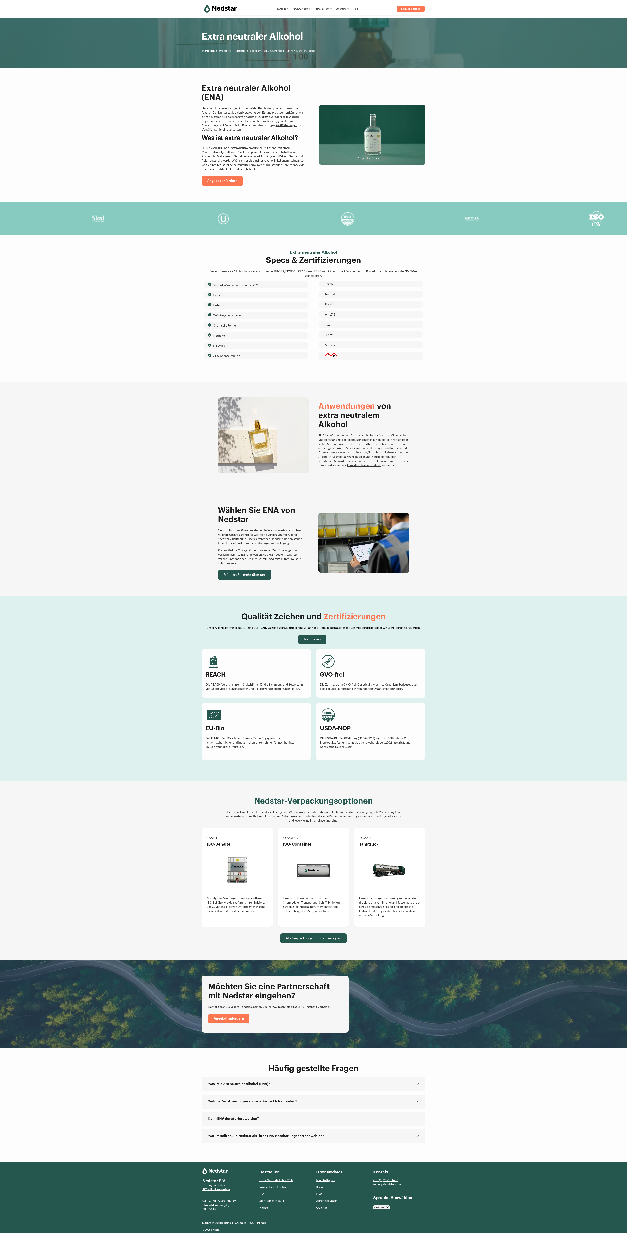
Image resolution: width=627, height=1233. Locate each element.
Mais (262, 156)
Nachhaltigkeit (301, 8)
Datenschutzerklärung (216, 1222)
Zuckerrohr (209, 156)
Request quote (410, 9)
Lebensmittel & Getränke (266, 50)
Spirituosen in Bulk (271, 1200)
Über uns (341, 8)
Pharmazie (208, 169)
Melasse (222, 156)
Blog (355, 8)
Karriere (321, 1187)
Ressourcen (322, 8)
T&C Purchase (257, 1222)
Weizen (283, 156)
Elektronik (233, 169)
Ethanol (240, 50)
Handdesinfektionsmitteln (364, 465)
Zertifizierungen (286, 125)
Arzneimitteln (356, 456)
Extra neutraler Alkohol (301, 50)
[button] (313, 1084)
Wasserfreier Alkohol (273, 1187)
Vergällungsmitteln (214, 129)
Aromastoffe (326, 452)
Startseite (208, 50)
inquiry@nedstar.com (387, 1184)
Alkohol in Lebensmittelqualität (284, 160)
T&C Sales (239, 1222)
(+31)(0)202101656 (385, 1180)
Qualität (321, 1207)
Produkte (281, 8)
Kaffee (263, 1207)
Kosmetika (339, 456)
